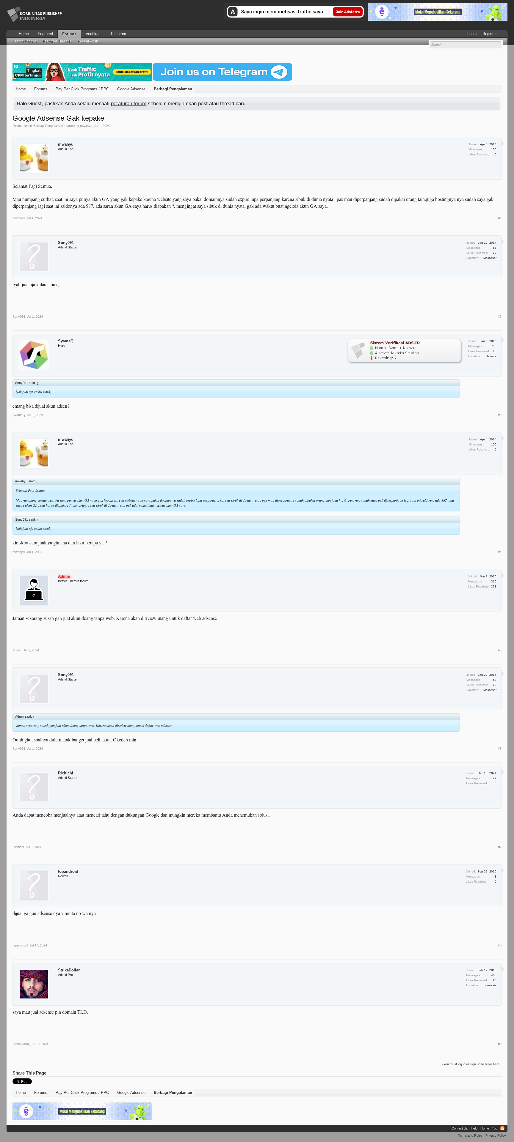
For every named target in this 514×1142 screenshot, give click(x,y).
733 (493, 346)
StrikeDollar (69, 970)
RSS (502, 1128)
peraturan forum (128, 103)
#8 (500, 945)
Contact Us (460, 1128)
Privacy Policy (495, 1135)
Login (472, 33)
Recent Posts (88, 41)
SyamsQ (65, 341)
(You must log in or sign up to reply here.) (472, 1064)
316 (493, 581)
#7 (500, 847)
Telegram (118, 33)
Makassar (489, 257)
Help (474, 1128)
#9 (500, 1044)
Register (489, 33)
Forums (69, 34)
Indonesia (489, 985)
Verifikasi (93, 33)
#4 (500, 552)
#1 (500, 218)
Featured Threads (57, 41)
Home (24, 33)
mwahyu (86, 125)
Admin (16, 650)
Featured (45, 33)
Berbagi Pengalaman (48, 125)
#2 (500, 316)
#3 (500, 415)
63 (494, 247)
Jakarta (491, 356)
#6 (500, 748)
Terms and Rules (470, 1135)
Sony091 (66, 242)
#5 (500, 650)
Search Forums (24, 41)
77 (494, 778)
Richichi (65, 773)
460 (493, 975)
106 (493, 149)
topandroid (68, 871)
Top (494, 1128)
